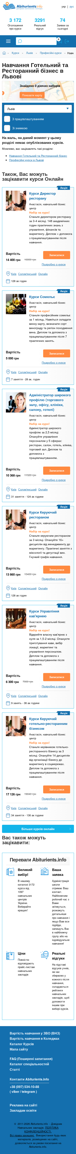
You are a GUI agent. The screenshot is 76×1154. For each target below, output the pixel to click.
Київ (13, 274)
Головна (5, 52)
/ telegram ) (28, 1091)
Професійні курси (50, 53)
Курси (15, 53)
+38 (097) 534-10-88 (24, 1086)
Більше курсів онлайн (38, 829)
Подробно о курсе (54, 264)
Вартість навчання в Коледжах (34, 1038)
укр (64, 6)
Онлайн (43, 274)
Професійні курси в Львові (26, 160)
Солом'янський (27, 274)
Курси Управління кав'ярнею (44, 613)
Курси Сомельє (42, 296)
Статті (15, 1069)
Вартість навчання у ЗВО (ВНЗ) (35, 1033)
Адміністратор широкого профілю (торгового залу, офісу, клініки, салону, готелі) (50, 402)
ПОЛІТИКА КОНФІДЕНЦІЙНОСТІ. (41, 1129)
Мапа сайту (19, 1049)
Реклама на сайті (23, 1105)
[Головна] (26, 6)
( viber (14, 1091)
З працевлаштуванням (28, 119)
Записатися (56, 255)
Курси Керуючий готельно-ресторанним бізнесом (48, 723)
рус (72, 6)
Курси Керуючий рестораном (43, 514)
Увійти (67, 41)
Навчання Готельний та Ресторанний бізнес (38, 156)
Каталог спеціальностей (29, 1064)
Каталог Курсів (22, 1044)
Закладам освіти (23, 1110)
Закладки (60, 41)
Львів (29, 53)
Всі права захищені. (22, 1135)
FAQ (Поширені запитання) (31, 1058)
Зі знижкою (19, 128)
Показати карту (32, 95)
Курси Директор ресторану (42, 196)
